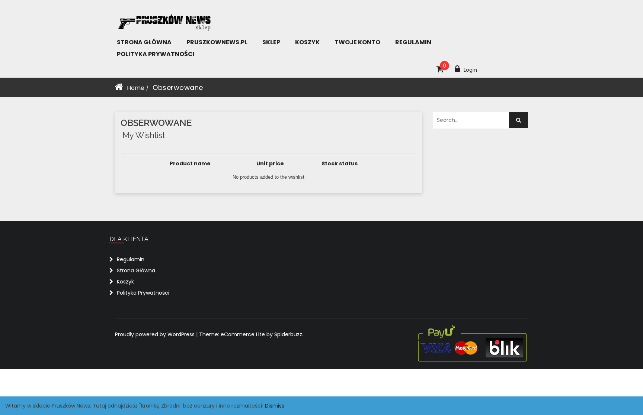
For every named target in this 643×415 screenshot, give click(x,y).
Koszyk (307, 42)
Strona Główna (144, 42)
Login (470, 70)
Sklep (271, 42)
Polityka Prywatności (156, 54)
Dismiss (274, 405)
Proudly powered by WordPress (155, 334)
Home (135, 88)
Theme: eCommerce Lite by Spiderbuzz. (251, 334)
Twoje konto (357, 42)
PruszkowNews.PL (216, 42)
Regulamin (413, 42)
